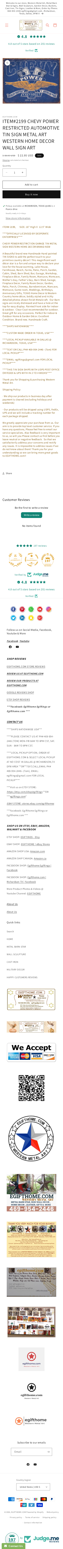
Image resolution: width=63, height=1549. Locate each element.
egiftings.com (18, 796)
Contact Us (15, 1546)
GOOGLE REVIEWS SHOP (20, 692)
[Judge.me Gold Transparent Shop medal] (17, 559)
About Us (12, 904)
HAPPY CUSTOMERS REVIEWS (22, 977)
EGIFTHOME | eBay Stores (35, 844)
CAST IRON (12, 961)
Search (10, 931)
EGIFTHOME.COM (18, 1512)
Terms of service (32, 1517)
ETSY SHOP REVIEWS (18, 699)
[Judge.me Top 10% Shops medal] (50, 559)
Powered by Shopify (35, 1512)
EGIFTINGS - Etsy (30, 837)
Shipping (6, 160)
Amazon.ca (40, 858)
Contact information (33, 1522)
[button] (6, 25)
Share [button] (9, 473)
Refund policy (53, 1512)
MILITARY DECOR (16, 969)
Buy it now (31, 194)
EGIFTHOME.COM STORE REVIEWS (26, 666)
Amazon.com (37, 851)
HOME (10, 939)
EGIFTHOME (34, 893)
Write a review (31, 515)
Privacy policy (16, 1517)
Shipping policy (49, 1517)
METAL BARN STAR (16, 946)
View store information (18, 218)
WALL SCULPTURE (16, 954)
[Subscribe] (48, 1452)
